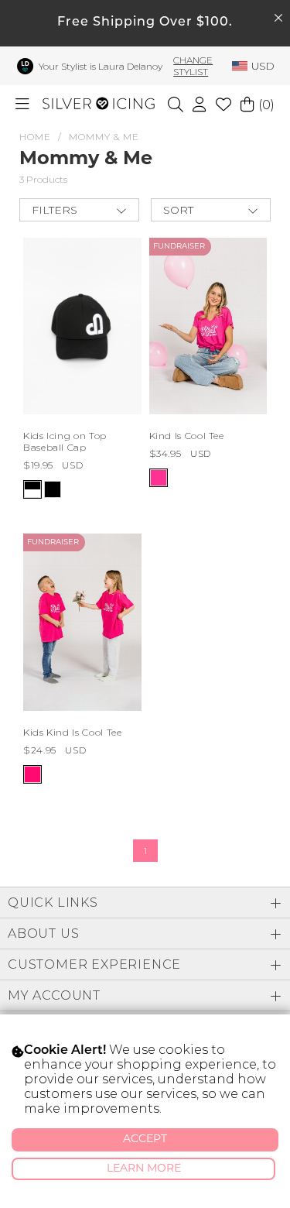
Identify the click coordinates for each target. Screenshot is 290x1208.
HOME (35, 136)
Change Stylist (193, 65)
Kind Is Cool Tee (186, 435)
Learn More (144, 1169)
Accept (145, 1139)
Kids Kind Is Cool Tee (72, 732)
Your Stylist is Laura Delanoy (100, 66)
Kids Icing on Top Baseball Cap (65, 441)
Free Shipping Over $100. (145, 22)
